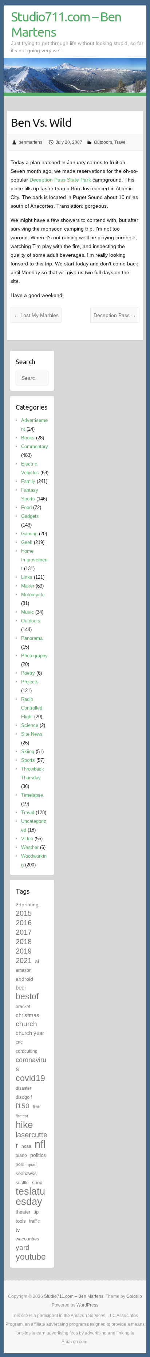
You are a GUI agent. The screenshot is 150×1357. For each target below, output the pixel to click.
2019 (24, 951)
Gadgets (30, 516)
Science (29, 725)
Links (26, 577)
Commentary (34, 446)
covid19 (30, 1078)
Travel (120, 142)
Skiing (27, 751)
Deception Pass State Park (60, 180)
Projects (30, 681)
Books (28, 437)
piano (21, 1155)
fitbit (36, 1107)
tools (21, 1221)
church (26, 1024)
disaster (23, 1088)
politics (38, 1155)
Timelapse (32, 795)
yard (22, 1247)
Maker (27, 586)
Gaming (29, 533)
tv (18, 1230)
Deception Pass (115, 315)
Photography (34, 655)
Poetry (28, 673)
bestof (27, 996)
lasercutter (31, 1140)
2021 (24, 960)
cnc (19, 1042)
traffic (34, 1221)
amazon (24, 970)
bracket (23, 1006)
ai (37, 961)
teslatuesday (30, 1196)
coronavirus (31, 1064)
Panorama (32, 638)
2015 (24, 913)
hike (24, 1125)
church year (30, 1033)
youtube (31, 1256)
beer (21, 987)
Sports (28, 760)
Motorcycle (32, 594)
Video (27, 838)
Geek (26, 542)
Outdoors (103, 142)
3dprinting (27, 904)
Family (28, 481)
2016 (24, 923)
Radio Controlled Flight (31, 707)
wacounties (27, 1239)
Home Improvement (34, 559)
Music (27, 612)
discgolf (24, 1097)
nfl (40, 1144)
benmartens (30, 142)
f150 (22, 1106)
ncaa (26, 1146)
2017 (24, 932)
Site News (32, 734)
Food (26, 507)
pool (20, 1164)
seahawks (26, 1173)
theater (23, 1212)
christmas (27, 1015)
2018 (24, 942)
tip (36, 1212)
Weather (30, 847)
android (24, 979)
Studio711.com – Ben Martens (66, 24)
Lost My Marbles (36, 315)
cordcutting (27, 1051)
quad (32, 1164)
